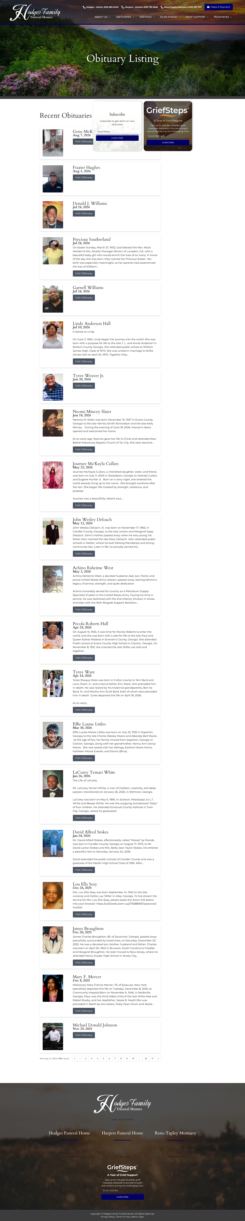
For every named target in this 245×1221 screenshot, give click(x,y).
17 (152, 1058)
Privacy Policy (108, 1216)
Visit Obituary (84, 141)
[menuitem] (102, 17)
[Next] (158, 1058)
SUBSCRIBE (117, 138)
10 (133, 1058)
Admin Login (137, 1216)
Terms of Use (123, 1216)
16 (146, 1058)
